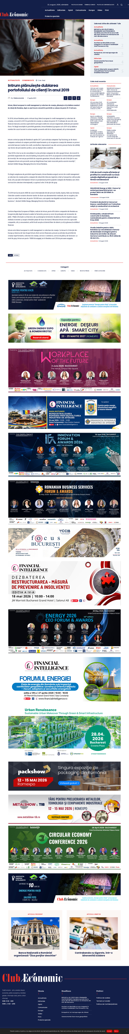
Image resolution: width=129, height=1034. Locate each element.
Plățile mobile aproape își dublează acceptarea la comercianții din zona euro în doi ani (113, 134)
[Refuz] (127, 1031)
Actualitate (14, 80)
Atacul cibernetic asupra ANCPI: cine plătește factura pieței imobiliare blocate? (106, 71)
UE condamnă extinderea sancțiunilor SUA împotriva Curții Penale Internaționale (112, 106)
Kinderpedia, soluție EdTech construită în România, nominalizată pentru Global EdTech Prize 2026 (105, 217)
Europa (92, 100)
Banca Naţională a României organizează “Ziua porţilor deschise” (35, 954)
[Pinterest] (74, 98)
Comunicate (28, 80)
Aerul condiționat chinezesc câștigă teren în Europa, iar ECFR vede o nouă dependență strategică (96, 120)
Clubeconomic (18, 98)
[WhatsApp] (78, 98)
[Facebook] (65, 98)
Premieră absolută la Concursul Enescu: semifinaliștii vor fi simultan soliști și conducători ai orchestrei (105, 204)
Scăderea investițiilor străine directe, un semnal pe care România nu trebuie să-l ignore (97, 133)
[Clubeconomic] (9, 98)
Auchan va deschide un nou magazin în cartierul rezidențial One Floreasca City (106, 44)
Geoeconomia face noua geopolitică (103, 62)
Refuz (116, 1031)
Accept (109, 1031)
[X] (70, 98)
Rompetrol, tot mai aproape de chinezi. (106, 53)
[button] (121, 4)
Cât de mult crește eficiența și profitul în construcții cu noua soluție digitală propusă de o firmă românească (97, 92)
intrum (16, 255)
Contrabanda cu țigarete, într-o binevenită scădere (94, 954)
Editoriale (97, 58)
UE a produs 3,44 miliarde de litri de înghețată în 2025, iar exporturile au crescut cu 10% (96, 105)
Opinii (96, 66)
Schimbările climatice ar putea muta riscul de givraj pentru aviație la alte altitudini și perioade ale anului (114, 120)
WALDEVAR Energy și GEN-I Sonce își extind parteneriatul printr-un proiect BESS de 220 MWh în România (114, 92)
